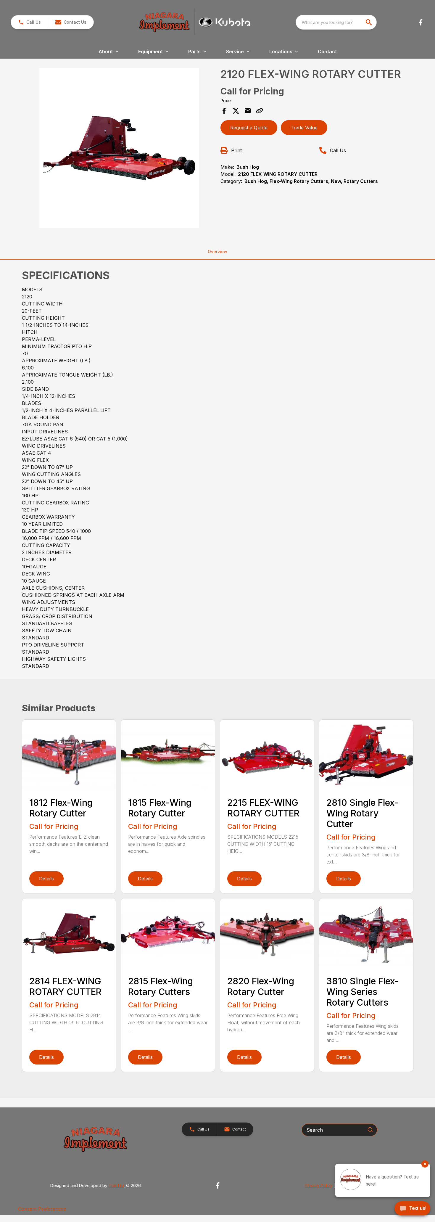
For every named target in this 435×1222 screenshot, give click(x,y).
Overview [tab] (217, 251)
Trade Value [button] (304, 128)
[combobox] (336, 22)
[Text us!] (412, 1209)
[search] (369, 22)
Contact (327, 51)
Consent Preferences (42, 1209)
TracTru (116, 1185)
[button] (29, 22)
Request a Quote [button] (249, 128)
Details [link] (46, 879)
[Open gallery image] (119, 148)
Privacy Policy (318, 1185)
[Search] (370, 1130)
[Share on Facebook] (224, 110)
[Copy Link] (259, 110)
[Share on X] (235, 110)
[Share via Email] (247, 110)
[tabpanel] (119, 149)
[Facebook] (420, 22)
